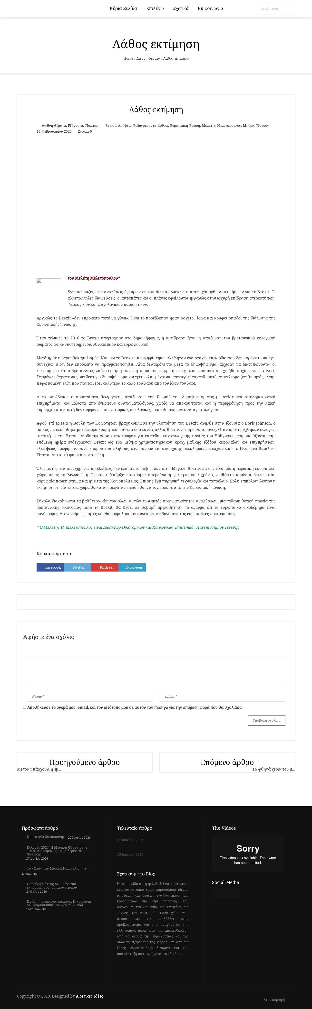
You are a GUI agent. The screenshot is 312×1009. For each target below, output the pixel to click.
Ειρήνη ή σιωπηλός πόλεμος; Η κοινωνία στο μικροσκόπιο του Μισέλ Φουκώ (59, 903)
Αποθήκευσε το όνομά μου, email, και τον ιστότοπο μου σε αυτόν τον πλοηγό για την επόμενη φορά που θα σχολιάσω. (135, 707)
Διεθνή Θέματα (148, 58)
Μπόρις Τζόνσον (256, 125)
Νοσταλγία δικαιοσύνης (46, 836)
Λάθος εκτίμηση (156, 109)
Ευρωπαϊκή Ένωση (185, 125)
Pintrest (107, 567)
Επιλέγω (155, 8)
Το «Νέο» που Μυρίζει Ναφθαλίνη (54, 868)
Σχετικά (181, 8)
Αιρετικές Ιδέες (89, 996)
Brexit (111, 125)
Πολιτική (92, 125)
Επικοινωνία (210, 8)
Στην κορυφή (274, 1000)
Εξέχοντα (75, 125)
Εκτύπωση (134, 567)
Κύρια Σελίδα (123, 8)
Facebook (53, 567)
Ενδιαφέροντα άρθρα (150, 125)
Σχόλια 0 (85, 131)
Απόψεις (124, 125)
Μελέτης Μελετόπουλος (221, 125)
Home (128, 58)
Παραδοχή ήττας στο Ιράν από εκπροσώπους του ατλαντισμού (52, 885)
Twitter (79, 567)
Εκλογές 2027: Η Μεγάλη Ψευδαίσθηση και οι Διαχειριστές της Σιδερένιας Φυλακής (58, 851)
